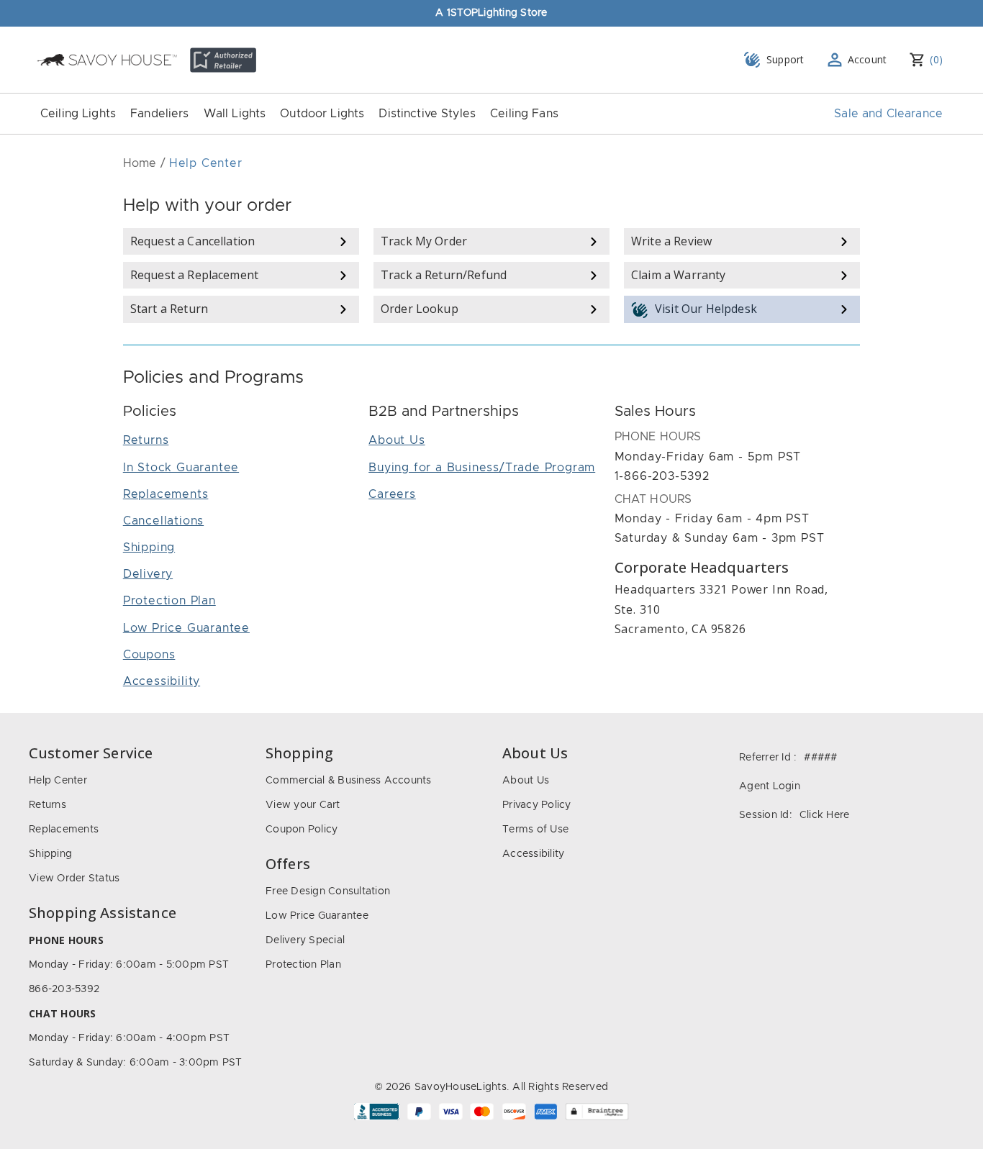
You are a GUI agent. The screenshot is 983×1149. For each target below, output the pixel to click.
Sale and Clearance (888, 113)
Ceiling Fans (524, 113)
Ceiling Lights (78, 113)
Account (867, 59)
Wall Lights (235, 113)
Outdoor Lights (322, 113)
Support (785, 59)
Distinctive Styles (427, 113)
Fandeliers (159, 113)
